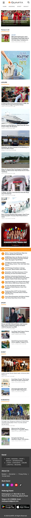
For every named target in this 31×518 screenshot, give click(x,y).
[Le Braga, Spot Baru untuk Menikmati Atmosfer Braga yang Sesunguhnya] (15, 183)
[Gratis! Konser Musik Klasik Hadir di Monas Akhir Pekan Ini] (15, 364)
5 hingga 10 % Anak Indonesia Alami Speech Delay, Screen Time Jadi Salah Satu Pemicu (17, 264)
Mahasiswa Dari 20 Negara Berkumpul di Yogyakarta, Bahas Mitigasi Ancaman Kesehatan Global (19, 430)
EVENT (9, 463)
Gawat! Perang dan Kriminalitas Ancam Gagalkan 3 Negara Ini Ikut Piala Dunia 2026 (20, 342)
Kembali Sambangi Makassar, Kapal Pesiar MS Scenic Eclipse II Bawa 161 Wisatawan (15, 126)
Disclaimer (12, 474)
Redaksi (4, 474)
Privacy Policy (23, 474)
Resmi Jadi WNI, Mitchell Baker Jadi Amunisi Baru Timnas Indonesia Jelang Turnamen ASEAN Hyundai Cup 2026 (14, 325)
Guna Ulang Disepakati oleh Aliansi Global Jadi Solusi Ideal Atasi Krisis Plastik (17, 297)
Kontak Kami (6, 476)
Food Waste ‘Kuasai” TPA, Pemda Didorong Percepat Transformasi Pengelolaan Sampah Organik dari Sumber (20, 381)
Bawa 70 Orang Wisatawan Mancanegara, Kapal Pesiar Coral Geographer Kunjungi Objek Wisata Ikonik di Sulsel (15, 216)
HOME (4, 6)
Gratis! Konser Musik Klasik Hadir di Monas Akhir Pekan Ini (15, 374)
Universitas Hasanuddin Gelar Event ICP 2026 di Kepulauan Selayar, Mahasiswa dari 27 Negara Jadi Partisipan (20, 390)
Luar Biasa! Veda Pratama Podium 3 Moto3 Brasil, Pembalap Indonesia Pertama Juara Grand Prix (20, 333)
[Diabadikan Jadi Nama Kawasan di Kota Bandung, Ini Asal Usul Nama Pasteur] (15, 138)
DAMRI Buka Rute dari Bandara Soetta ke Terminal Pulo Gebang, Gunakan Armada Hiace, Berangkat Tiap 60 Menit (16, 258)
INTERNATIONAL (18, 461)
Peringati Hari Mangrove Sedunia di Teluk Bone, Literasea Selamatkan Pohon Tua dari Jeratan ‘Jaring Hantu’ (15, 422)
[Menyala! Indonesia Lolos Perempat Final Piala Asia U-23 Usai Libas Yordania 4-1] (5, 38)
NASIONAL (12, 6)
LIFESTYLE (10, 465)
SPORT (19, 6)
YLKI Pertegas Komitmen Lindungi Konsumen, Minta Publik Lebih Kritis (15, 268)
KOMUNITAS (16, 463)
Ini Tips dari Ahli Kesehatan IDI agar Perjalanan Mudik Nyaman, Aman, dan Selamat (15, 287)
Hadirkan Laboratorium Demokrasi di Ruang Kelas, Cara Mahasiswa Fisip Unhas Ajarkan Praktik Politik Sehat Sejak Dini (17, 277)
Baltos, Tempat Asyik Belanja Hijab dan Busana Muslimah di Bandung (16, 253)
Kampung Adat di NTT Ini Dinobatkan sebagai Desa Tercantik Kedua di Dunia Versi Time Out (16, 292)
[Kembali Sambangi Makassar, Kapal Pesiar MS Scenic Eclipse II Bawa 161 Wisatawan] (15, 116)
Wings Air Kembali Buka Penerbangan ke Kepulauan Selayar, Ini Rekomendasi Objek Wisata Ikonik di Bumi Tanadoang (15, 170)
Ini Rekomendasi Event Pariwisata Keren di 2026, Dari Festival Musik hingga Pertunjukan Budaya (15, 104)
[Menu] (4, 2)
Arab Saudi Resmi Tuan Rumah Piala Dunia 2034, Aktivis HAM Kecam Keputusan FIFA (17, 282)
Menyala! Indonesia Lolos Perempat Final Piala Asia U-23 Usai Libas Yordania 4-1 (20, 38)
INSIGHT (26, 6)
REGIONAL (18, 465)
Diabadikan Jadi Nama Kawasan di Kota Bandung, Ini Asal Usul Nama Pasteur (16, 272)
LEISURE (24, 463)
